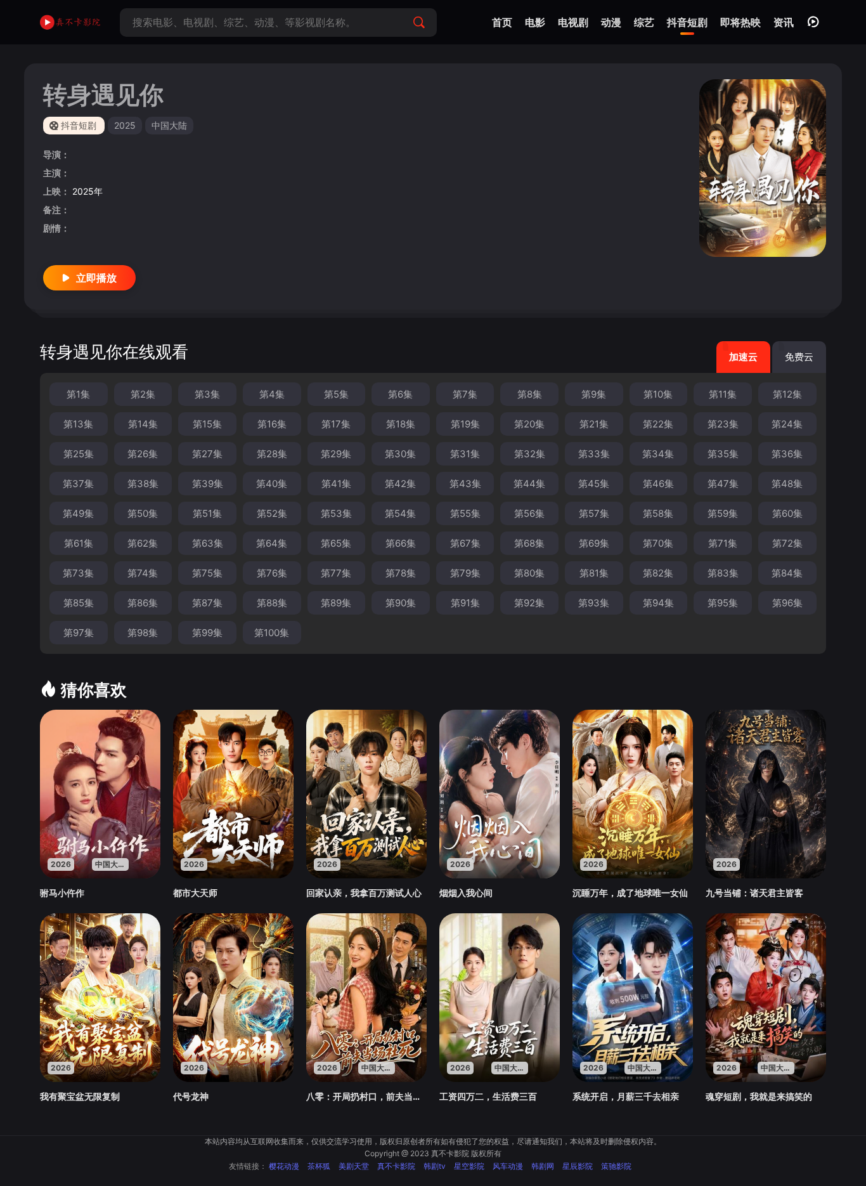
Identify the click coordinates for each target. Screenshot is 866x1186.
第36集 (787, 454)
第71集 (722, 543)
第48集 (787, 484)
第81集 (594, 573)
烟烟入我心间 (466, 892)
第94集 (658, 603)
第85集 (78, 603)
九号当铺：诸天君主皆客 (754, 892)
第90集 (400, 603)
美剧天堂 (354, 1166)
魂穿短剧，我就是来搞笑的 (759, 1096)
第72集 (787, 543)
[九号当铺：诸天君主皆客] (766, 794)
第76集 (272, 573)
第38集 (142, 484)
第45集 (593, 484)
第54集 (400, 513)
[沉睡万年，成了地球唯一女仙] (632, 794)
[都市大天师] (233, 794)
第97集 (78, 633)
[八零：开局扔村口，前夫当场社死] (366, 997)
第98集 (142, 633)
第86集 (142, 603)
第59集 (723, 513)
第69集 (594, 543)
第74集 (142, 573)
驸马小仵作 (62, 892)
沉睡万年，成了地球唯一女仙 (630, 892)
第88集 (272, 603)
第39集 (207, 484)
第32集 (529, 454)
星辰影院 (577, 1166)
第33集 (594, 454)
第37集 (78, 484)
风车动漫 (508, 1166)
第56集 (529, 513)
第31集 (465, 454)
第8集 (529, 394)
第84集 (787, 573)
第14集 (143, 424)
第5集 (336, 394)
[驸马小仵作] (100, 794)
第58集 (658, 513)
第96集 (787, 603)
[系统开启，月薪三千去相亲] (632, 997)
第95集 (723, 603)
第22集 (658, 424)
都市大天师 (195, 892)
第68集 (529, 543)
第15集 (207, 424)
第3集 (207, 394)
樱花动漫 (284, 1166)
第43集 (465, 484)
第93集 (593, 603)
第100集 (271, 633)
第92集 (529, 603)
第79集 (465, 573)
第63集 (207, 543)
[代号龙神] (233, 997)
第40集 (271, 484)
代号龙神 (191, 1096)
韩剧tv (434, 1166)
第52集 (272, 513)
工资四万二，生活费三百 (488, 1096)
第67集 (465, 543)
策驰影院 (616, 1166)
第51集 (207, 513)
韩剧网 (542, 1166)
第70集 (658, 543)
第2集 (143, 394)
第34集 (658, 454)
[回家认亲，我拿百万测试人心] (366, 794)
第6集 (400, 394)
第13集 (78, 424)
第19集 (465, 424)
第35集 (723, 454)
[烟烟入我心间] (499, 794)
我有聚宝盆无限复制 (80, 1096)
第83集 (723, 573)
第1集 (78, 394)
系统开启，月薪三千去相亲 (625, 1096)
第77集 (336, 573)
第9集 (593, 394)
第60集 (787, 513)
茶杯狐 (318, 1166)
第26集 (142, 454)
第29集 (336, 454)
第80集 (529, 573)
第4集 (272, 394)
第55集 (465, 513)
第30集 (400, 454)
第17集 (336, 424)
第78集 (400, 573)
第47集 (723, 484)
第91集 (465, 603)
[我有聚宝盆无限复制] (100, 997)
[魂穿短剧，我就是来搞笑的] (766, 997)
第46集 (658, 484)
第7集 (465, 394)
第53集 (336, 513)
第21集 (594, 424)
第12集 (787, 394)
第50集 (142, 513)
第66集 (400, 543)
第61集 (78, 543)
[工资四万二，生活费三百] (499, 997)
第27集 (207, 454)
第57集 (594, 513)
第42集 (400, 484)
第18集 (400, 424)
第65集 (336, 543)
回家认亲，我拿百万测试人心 (364, 892)
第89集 (336, 603)
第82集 (658, 573)
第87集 (207, 603)
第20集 (529, 424)
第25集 (78, 454)
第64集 (271, 543)
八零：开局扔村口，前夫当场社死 (366, 1096)
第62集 (142, 543)
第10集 (658, 394)
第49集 (78, 513)
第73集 (78, 573)
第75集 (207, 573)
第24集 (787, 424)
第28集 (272, 454)
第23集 (723, 424)
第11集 (723, 394)
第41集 (336, 484)
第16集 (272, 424)
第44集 (529, 484)
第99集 (207, 633)
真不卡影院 (396, 1166)
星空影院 (469, 1166)
